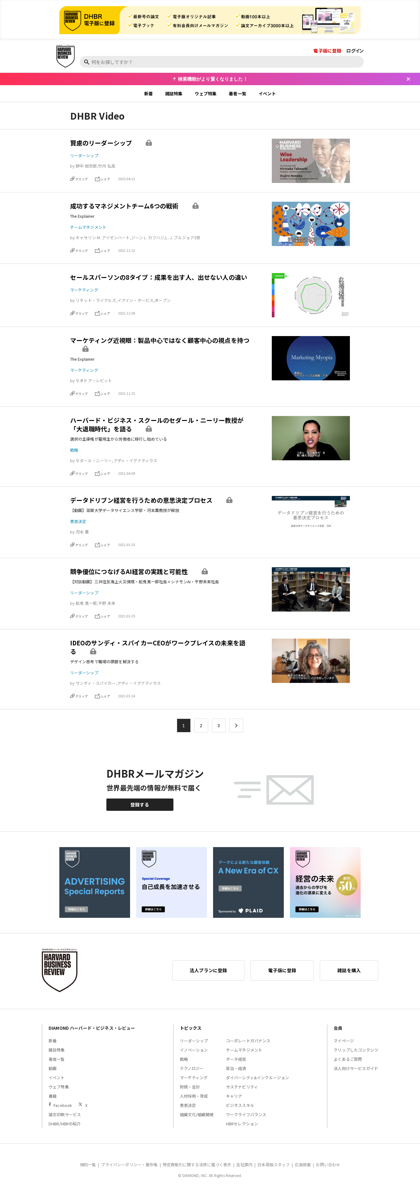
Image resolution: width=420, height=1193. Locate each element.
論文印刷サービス (65, 1114)
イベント (267, 93)
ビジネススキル (240, 1105)
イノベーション (194, 1050)
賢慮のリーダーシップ (101, 142)
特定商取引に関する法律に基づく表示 (197, 1164)
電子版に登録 (327, 50)
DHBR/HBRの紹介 (65, 1124)
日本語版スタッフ (273, 1164)
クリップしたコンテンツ (356, 1050)
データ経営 (236, 1059)
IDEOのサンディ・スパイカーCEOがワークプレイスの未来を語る (158, 647)
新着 (148, 93)
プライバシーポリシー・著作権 (129, 1164)
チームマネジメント (88, 227)
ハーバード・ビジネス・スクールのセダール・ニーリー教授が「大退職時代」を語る (157, 424)
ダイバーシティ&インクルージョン (257, 1077)
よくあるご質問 (348, 1059)
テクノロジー (192, 1068)
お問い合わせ (328, 1164)
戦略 (74, 450)
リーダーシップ (84, 155)
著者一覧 (237, 93)
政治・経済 (236, 1068)
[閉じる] (408, 79)
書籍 (53, 1096)
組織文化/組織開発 (197, 1114)
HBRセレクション (242, 1124)
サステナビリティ (242, 1087)
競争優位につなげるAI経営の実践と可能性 (129, 571)
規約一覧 (88, 1164)
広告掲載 (303, 1164)
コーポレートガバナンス (248, 1041)
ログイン (355, 50)
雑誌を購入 (349, 970)
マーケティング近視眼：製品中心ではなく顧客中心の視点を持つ (159, 340)
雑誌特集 (174, 93)
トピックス (191, 1028)
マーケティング (84, 290)
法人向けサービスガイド (356, 1068)
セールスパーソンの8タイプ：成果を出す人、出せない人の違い (158, 277)
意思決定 (78, 521)
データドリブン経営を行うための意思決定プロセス (141, 500)
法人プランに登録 (208, 970)
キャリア (234, 1096)
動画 (53, 1068)
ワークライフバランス (246, 1114)
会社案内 (244, 1164)
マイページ (344, 1041)
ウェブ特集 (205, 93)
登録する (139, 804)
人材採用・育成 (194, 1096)
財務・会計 (190, 1087)
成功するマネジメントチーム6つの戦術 (124, 205)
